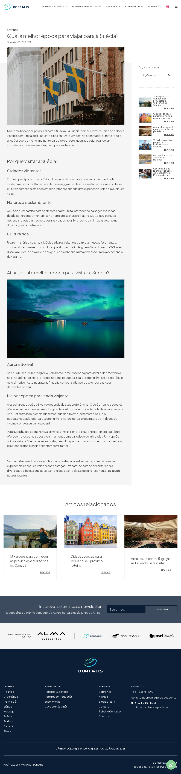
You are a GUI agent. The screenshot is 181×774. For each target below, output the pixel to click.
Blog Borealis (107, 701)
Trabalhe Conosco (110, 711)
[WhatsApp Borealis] (171, 765)
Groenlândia (11, 696)
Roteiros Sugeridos (56, 691)
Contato (104, 706)
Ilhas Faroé (10, 701)
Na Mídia (104, 696)
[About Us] (167, 6)
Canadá (8, 726)
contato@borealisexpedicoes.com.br (154, 697)
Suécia (8, 716)
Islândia (8, 706)
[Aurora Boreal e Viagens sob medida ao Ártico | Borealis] (16, 6)
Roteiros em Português (58, 696)
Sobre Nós (105, 691)
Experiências (52, 701)
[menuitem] (54, 6)
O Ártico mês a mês (56, 706)
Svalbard (9, 721)
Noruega (9, 711)
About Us (104, 716)
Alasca (7, 731)
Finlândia (9, 691)
